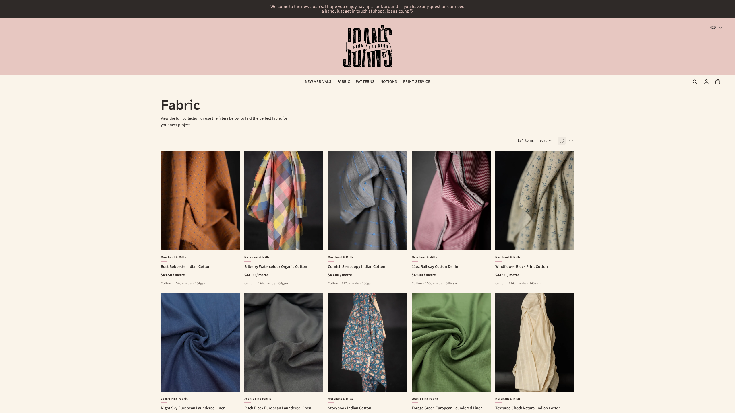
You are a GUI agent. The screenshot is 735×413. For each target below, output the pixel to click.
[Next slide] (231, 201)
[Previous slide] (169, 201)
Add (235, 241)
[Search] (695, 82)
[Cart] (718, 82)
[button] (545, 140)
